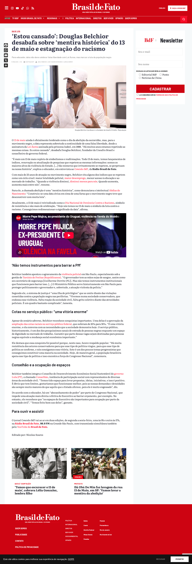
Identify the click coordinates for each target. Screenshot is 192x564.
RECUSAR (160, 559)
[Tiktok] (22, 8)
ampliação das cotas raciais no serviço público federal (42, 324)
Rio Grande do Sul (106, 535)
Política (69, 18)
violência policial (71, 274)
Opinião (119, 18)
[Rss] (32, 8)
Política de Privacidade (27, 547)
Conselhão (42, 377)
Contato (19, 541)
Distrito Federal (89, 530)
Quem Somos (131, 18)
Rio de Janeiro (105, 530)
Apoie (7, 18)
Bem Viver (108, 18)
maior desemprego (75, 178)
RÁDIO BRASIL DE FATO (31, 18)
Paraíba (86, 539)
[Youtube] (17, 8)
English (162, 8)
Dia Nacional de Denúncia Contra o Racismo (89, 202)
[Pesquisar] (183, 19)
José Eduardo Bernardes (55, 62)
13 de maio (20, 140)
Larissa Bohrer (68, 62)
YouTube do (32, 426)
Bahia (86, 521)
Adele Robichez (42, 62)
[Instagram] (12, 8)
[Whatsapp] (27, 8)
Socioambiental (71, 536)
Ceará (86, 525)
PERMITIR (180, 559)
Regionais (52, 18)
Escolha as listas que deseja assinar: (152, 71)
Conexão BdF (81, 169)
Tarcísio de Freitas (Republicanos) (42, 277)
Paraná (102, 521)
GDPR (71, 559)
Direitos (97, 18)
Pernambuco (104, 525)
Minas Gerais (88, 535)
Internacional (83, 18)
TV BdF (15, 18)
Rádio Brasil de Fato (27, 423)
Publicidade (21, 534)
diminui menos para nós (83, 181)
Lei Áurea (32, 146)
